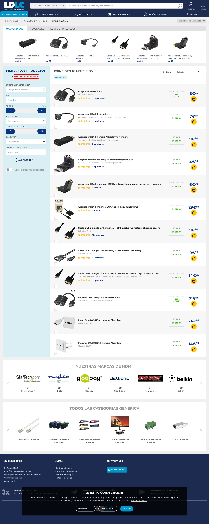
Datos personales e (13, 474)
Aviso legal (9, 481)
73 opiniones (98, 98)
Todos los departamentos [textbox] (46, 6)
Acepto (127, 508)
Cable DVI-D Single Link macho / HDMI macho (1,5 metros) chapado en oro (119, 228)
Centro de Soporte (64, 468)
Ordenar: (167, 72)
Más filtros (24, 160)
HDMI (44, 21)
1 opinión (96, 188)
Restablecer (26, 76)
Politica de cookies (32, 474)
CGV (6, 471)
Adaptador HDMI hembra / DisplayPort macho (103, 137)
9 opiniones (98, 121)
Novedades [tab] (37, 28)
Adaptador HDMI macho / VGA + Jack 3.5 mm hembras (108, 206)
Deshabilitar (85, 508)
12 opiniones (98, 258)
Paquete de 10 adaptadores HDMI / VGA (99, 297)
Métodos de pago (63, 478)
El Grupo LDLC (11, 468)
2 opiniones (98, 167)
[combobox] (48, 6)
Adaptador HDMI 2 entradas (93, 114)
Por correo (118, 469)
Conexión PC (30, 21)
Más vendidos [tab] (14, 28)
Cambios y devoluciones (66, 471)
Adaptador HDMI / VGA (90, 91)
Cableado (14, 21)
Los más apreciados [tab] (62, 28)
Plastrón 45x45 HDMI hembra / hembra (99, 320)
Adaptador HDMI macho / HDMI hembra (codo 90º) (106, 159)
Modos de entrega (64, 474)
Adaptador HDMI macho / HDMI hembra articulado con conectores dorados (119, 184)
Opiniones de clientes (20, 471)
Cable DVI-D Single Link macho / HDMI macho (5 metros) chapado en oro (118, 273)
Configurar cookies (13, 478)
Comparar (61, 104)
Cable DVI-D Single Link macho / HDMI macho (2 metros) (109, 250)
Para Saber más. (139, 500)
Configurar (108, 508)
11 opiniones (98, 235)
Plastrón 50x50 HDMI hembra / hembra (99, 343)
